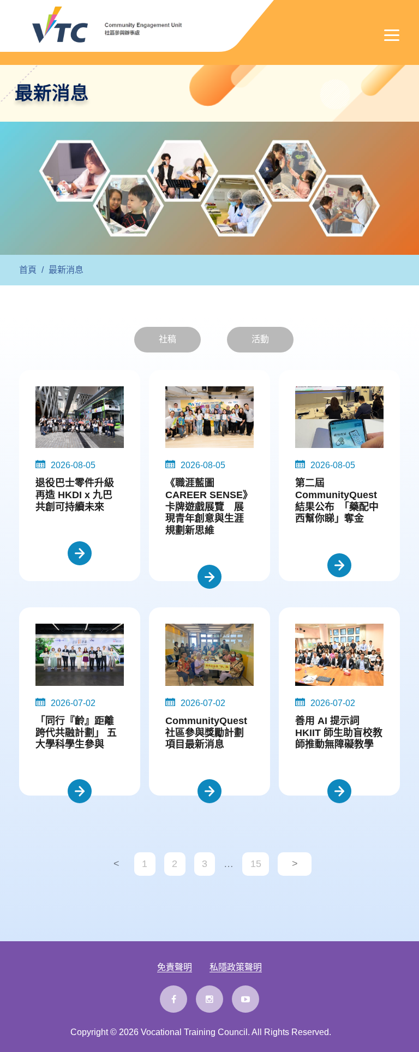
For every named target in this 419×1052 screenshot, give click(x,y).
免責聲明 (174, 967)
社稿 (167, 339)
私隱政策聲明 (236, 967)
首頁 (28, 269)
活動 (260, 339)
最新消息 (66, 269)
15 (255, 863)
